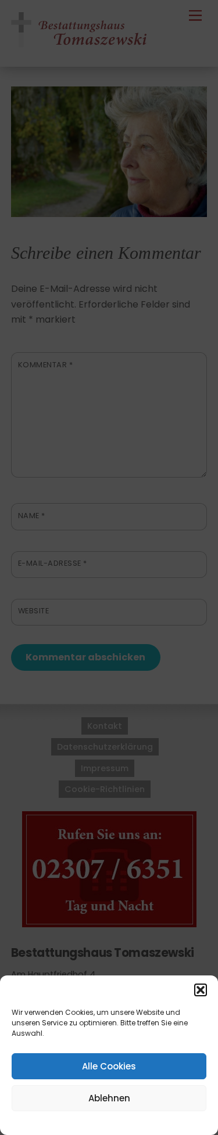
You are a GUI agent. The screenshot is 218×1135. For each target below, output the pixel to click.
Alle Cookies (109, 1066)
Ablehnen (109, 1098)
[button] (200, 990)
